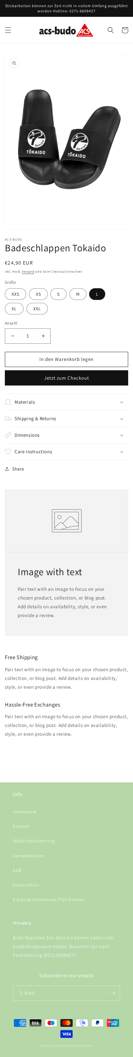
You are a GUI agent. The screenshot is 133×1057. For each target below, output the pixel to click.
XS (38, 294)
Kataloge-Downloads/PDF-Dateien (49, 899)
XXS (15, 294)
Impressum (24, 811)
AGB (17, 870)
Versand (28, 271)
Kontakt (21, 826)
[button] (8, 30)
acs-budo (57, 1045)
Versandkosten (28, 856)
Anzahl (11, 323)
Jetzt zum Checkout (66, 378)
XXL (37, 309)
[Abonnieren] (113, 993)
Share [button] (18, 469)
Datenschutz (26, 885)
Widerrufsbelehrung (34, 841)
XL (14, 309)
